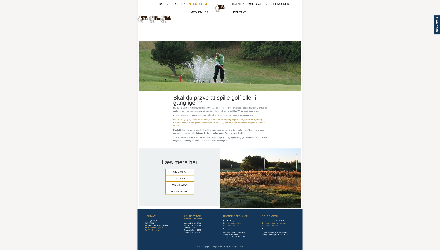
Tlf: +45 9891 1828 (154, 230)
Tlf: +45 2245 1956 (232, 225)
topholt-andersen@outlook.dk (275, 223)
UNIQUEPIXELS (237, 247)
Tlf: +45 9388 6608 (271, 225)
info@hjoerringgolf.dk (155, 228)
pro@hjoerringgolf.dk (233, 223)
